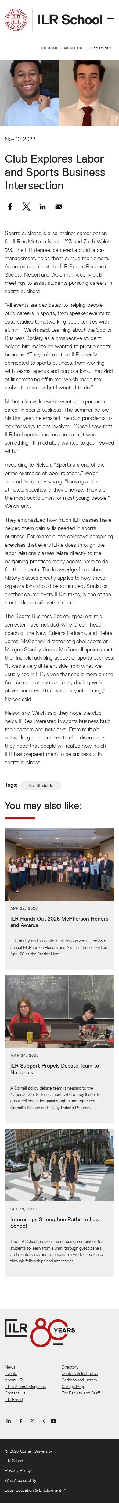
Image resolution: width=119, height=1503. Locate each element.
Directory (70, 1367)
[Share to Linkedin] (42, 206)
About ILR (73, 48)
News (10, 1367)
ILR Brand (14, 1399)
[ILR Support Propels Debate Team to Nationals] (59, 1049)
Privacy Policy (18, 1470)
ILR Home (50, 48)
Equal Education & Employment (33, 1490)
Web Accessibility (20, 1480)
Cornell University (36, 1451)
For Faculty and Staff (81, 1393)
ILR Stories (100, 48)
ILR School (14, 1460)
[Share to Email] (58, 206)
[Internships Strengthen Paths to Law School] (59, 1203)
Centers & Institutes (80, 1373)
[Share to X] (26, 206)
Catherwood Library (79, 1380)
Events (11, 1373)
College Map (73, 1386)
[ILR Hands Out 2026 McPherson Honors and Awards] (59, 899)
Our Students (40, 785)
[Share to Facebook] (10, 206)
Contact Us (15, 1393)
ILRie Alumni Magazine (25, 1386)
